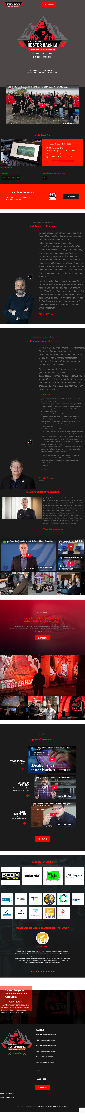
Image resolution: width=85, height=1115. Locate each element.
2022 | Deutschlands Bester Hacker (46, 1051)
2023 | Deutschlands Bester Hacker (46, 1045)
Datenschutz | (49, 1106)
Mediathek (39, 1071)
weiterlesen (46, 394)
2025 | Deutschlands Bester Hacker (46, 1034)
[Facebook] (13, 178)
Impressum (41, 1106)
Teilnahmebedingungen (60, 1106)
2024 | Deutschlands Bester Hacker (46, 1040)
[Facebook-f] (13, 1053)
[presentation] (30, 972)
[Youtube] (18, 178)
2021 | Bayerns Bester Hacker (44, 1056)
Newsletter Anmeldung (7, 1093)
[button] (62, 394)
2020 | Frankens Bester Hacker (45, 1062)
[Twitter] (8, 178)
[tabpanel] (42, 950)
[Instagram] (4, 178)
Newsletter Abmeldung (7, 1097)
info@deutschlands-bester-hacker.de (15, 1002)
